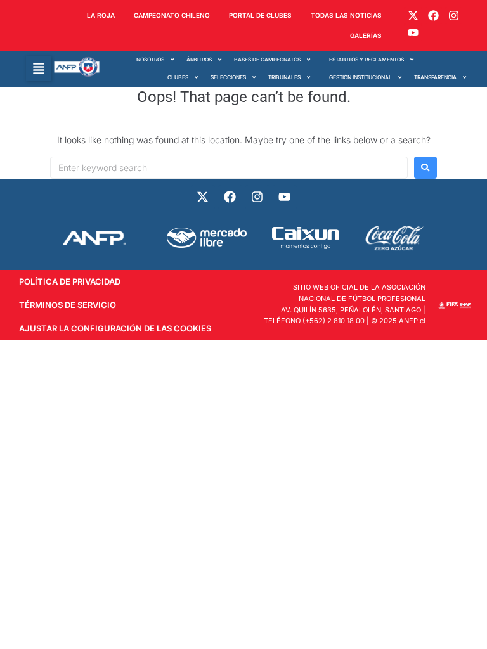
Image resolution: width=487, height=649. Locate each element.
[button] (38, 68)
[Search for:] (229, 168)
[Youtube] (412, 32)
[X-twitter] (412, 15)
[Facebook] (433, 15)
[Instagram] (453, 15)
